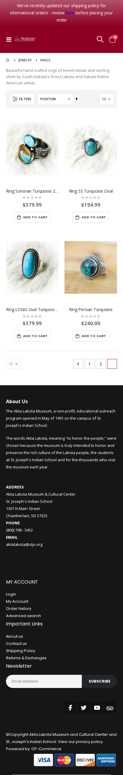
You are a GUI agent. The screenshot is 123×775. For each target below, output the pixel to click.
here (70, 13)
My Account (17, 601)
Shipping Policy (20, 651)
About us (14, 636)
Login (11, 594)
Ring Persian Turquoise (91, 309)
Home (8, 60)
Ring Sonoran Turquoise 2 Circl (32, 191)
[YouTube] (97, 707)
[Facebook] (70, 707)
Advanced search (23, 616)
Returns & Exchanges (26, 658)
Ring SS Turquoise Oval (91, 191)
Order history (18, 608)
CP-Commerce (46, 749)
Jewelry (25, 60)
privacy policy (89, 741)
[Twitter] (84, 707)
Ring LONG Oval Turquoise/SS (32, 309)
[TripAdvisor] (110, 707)
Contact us (16, 643)
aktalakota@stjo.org (24, 544)
